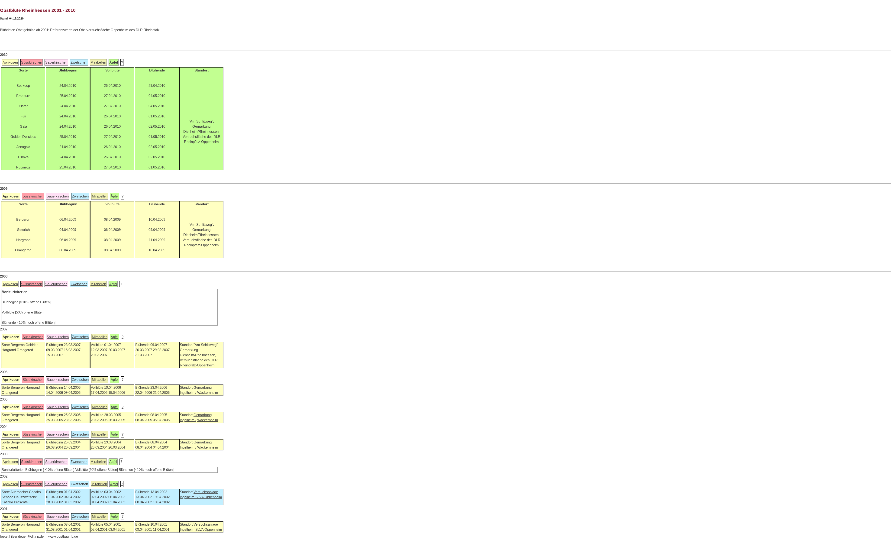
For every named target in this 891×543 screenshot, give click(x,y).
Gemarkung (203, 415)
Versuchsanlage (206, 492)
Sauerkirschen (56, 62)
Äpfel (114, 196)
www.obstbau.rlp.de (63, 536)
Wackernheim (207, 420)
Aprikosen (10, 62)
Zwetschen (79, 62)
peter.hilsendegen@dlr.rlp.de (22, 536)
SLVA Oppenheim (208, 497)
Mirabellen (98, 62)
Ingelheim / (188, 420)
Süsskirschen (31, 62)
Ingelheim (187, 497)
